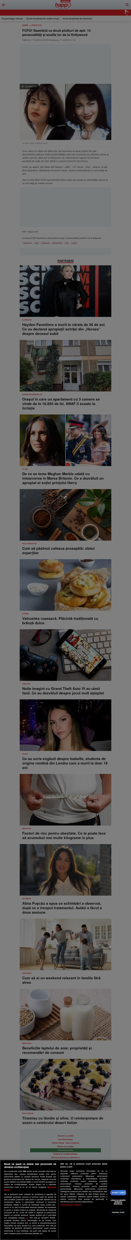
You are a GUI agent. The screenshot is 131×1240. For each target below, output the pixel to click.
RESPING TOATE (118, 1212)
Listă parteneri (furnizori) (71, 1205)
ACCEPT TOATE (118, 1192)
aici (26, 1217)
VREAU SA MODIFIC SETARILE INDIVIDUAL (118, 1202)
